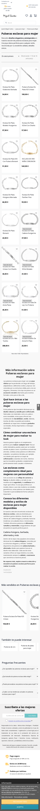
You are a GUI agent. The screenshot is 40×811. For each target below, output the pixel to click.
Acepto (20, 807)
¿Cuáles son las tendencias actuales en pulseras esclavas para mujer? (17, 693)
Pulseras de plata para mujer (27, 647)
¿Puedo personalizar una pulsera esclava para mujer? (19, 684)
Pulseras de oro (9, 647)
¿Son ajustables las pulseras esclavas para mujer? (18, 669)
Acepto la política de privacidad (19, 721)
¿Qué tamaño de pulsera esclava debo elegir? (16, 676)
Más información (7, 797)
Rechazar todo (20, 802)
